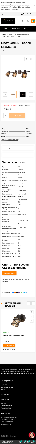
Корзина (3, 403)
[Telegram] (26, 292)
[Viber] (19, 292)
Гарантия (4, 384)
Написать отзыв (9, 273)
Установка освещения (8, 392)
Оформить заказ (6, 405)
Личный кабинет (6, 408)
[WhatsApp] (21, 292)
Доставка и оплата (7, 387)
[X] (17, 292)
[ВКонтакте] (13, 292)
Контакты (4, 389)
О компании (5, 394)
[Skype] (24, 292)
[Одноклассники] (15, 292)
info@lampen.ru (6, 424)
